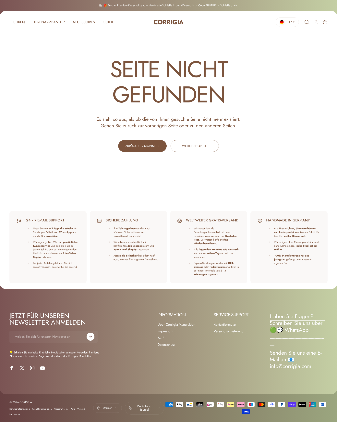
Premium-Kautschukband (131, 5)
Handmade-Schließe (160, 5)
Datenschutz (166, 345)
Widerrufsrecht (61, 408)
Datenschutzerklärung (19, 408)
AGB (161, 338)
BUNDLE (211, 5)
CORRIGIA (168, 22)
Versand (81, 408)
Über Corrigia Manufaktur (176, 325)
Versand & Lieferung (229, 331)
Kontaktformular (225, 325)
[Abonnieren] (90, 337)
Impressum (165, 331)
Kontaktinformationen (42, 408)
